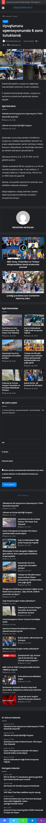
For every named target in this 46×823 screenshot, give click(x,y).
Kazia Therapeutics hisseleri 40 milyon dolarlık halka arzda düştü (20, 532)
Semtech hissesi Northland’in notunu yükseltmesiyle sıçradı (19, 629)
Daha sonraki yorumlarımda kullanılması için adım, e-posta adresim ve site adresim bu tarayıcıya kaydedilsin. (23, 474)
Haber (15, 16)
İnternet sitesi (7, 461)
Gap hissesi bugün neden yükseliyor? (19, 601)
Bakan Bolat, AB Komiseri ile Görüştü (33, 384)
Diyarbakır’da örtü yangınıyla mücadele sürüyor (11, 355)
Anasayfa (8, 16)
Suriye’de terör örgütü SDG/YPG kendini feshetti (29, 697)
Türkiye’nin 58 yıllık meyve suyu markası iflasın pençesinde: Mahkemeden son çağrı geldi (33, 358)
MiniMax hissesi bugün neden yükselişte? (21, 649)
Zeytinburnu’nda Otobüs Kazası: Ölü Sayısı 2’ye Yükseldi (10, 330)
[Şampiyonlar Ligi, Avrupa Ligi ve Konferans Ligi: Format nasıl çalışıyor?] (9, 655)
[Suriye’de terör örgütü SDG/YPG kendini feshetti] (9, 700)
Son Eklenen (23, 495)
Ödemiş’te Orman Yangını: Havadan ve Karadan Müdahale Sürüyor (11, 386)
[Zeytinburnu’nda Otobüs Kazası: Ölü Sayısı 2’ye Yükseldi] (12, 320)
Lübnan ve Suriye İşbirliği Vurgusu (17, 125)
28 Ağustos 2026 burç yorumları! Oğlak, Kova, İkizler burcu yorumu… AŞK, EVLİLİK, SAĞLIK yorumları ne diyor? (23, 591)
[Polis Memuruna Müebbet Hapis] (9, 679)
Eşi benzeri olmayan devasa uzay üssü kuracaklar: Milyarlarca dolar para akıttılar (22, 688)
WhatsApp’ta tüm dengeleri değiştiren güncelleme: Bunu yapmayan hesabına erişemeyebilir (20, 553)
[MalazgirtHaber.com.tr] (23, 7)
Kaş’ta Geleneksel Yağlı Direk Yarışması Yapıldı (33, 330)
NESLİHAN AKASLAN (13, 41)
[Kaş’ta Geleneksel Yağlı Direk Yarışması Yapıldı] (34, 320)
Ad (3, 442)
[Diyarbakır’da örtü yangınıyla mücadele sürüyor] (12, 345)
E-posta (5, 452)
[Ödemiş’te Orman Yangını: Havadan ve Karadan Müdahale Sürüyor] (12, 375)
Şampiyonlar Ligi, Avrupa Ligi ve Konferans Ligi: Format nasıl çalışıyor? (29, 658)
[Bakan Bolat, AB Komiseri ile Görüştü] (34, 375)
